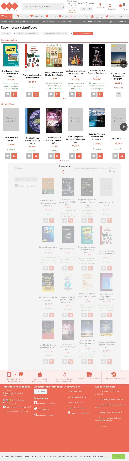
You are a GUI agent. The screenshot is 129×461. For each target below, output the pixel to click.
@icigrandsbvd (43, 409)
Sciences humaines (34, 21)
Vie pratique (112, 21)
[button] (124, 71)
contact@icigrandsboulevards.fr (17, 407)
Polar (63, 21)
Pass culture (103, 426)
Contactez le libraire (76, 402)
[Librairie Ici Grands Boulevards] (9, 11)
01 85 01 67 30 (10, 404)
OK (118, 456)
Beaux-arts (123, 21)
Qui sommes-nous (75, 391)
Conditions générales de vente (111, 399)
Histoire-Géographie (51, 21)
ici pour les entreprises (76, 408)
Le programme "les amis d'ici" (110, 412)
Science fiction (72, 21)
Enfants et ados (86, 21)
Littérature (5, 21)
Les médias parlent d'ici (77, 397)
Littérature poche (18, 21)
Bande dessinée (100, 21)
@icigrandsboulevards (46, 403)
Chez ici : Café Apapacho (81, 413)
